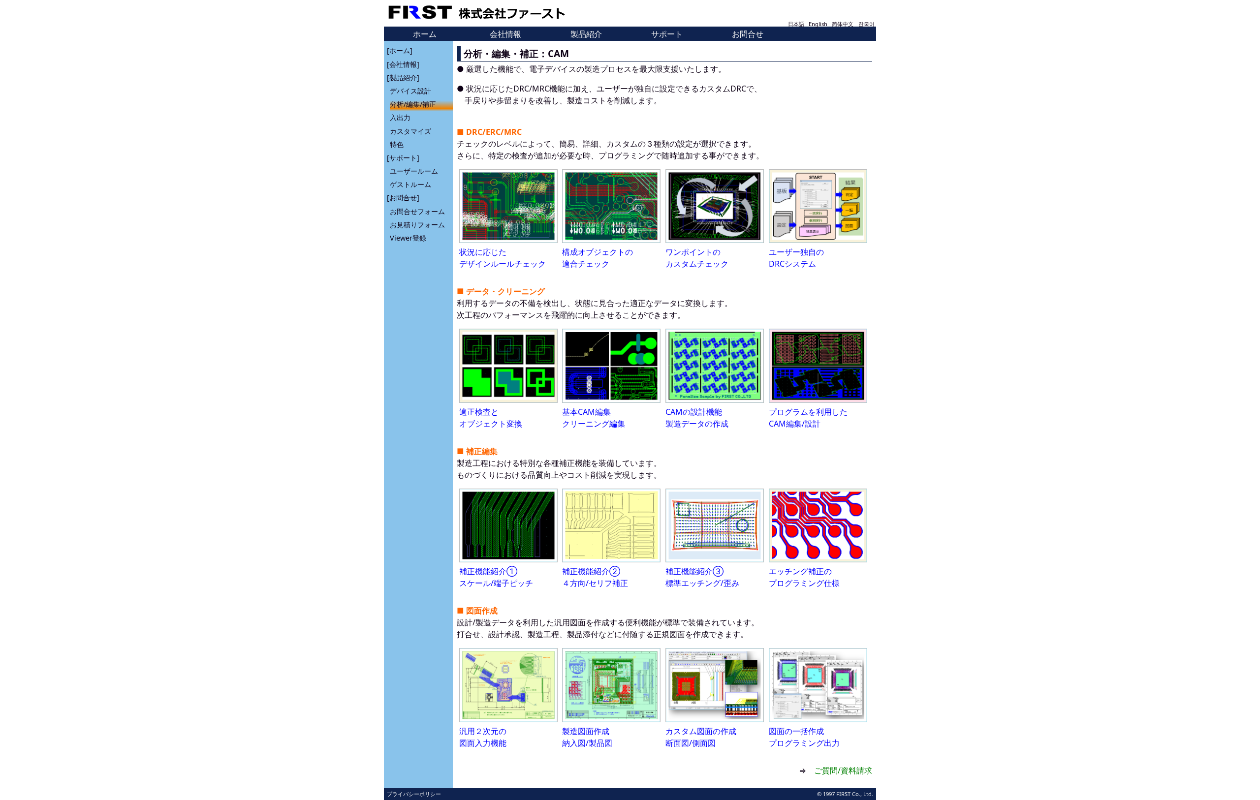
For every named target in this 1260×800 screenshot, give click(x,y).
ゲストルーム (410, 184)
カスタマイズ (410, 131)
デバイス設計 (410, 90)
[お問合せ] (403, 197)
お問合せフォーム (417, 211)
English (818, 24)
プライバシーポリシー (414, 794)
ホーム (425, 34)
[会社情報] (403, 64)
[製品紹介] (403, 77)
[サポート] (403, 157)
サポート (667, 34)
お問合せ (747, 34)
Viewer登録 (408, 238)
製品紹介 (586, 34)
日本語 (796, 24)
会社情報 (505, 34)
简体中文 (842, 24)
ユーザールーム (414, 171)
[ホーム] (399, 50)
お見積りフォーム (417, 224)
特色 (397, 144)
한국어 (866, 24)
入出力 (400, 117)
